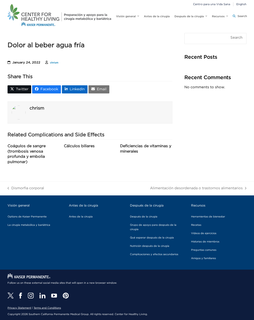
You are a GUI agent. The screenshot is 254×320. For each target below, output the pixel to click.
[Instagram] (31, 296)
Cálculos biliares (79, 146)
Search (236, 37)
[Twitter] (10, 296)
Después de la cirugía (143, 216)
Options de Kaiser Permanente (27, 216)
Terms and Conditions (47, 308)
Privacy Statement (19, 308)
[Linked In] (42, 296)
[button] (239, 16)
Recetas (196, 225)
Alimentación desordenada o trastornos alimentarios (196, 188)
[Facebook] (20, 296)
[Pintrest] (66, 296)
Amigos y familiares (203, 258)
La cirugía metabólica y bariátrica (29, 225)
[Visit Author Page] (19, 112)
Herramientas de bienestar (208, 216)
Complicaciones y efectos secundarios (154, 254)
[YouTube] (54, 296)
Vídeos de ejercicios (203, 233)
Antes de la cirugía (81, 216)
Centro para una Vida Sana (211, 4)
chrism (54, 63)
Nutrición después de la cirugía (149, 246)
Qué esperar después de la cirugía (152, 237)
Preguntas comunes (203, 250)
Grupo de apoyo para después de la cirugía (153, 227)
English (241, 4)
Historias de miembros (205, 241)
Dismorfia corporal (26, 188)
